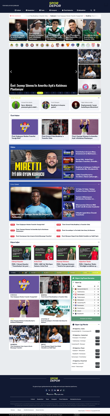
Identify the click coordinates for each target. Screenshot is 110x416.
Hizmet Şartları (40, 410)
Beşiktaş (44, 295)
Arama (91, 10)
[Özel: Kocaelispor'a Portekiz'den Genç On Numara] (55, 308)
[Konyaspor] (83, 45)
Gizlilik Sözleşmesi (29, 410)
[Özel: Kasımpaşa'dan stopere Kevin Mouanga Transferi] (24, 334)
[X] (49, 390)
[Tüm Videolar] (99, 147)
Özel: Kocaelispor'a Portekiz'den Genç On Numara (78, 230)
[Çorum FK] (32, 45)
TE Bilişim (87, 410)
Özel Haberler (68, 10)
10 (73, 92)
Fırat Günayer (55, 102)
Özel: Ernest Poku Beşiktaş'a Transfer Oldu (83, 16)
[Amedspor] (17, 45)
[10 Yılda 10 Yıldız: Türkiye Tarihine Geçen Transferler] (68, 190)
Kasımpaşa (13, 344)
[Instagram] (52, 390)
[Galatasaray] (52, 45)
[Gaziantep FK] (57, 45)
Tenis (42, 10)
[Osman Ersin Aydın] (16, 105)
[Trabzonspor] (98, 45)
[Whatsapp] (63, 390)
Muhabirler (82, 10)
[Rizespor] (88, 45)
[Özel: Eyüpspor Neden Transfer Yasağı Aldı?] (24, 284)
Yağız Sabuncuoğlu (87, 102)
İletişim (13, 410)
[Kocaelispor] (78, 45)
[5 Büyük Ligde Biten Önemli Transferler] (68, 214)
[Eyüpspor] (42, 45)
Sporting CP (45, 319)
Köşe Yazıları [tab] (16, 98)
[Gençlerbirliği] (62, 45)
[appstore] (50, 394)
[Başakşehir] (22, 45)
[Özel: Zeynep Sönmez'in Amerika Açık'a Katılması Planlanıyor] (24, 308)
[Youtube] (58, 390)
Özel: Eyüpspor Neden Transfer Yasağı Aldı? (48, 16)
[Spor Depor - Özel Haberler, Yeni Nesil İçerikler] (55, 4)
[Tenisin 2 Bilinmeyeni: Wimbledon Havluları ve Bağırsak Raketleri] (68, 198)
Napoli (43, 344)
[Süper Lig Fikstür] (99, 324)
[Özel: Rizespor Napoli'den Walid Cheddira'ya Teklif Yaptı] (55, 334)
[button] (11, 71)
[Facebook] (46, 390)
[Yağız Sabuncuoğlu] (76, 105)
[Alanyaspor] (12, 45)
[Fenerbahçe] (47, 45)
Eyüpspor (13, 295)
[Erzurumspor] (37, 45)
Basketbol (31, 10)
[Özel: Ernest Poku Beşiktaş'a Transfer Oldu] (55, 284)
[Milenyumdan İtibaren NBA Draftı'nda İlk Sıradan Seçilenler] (68, 206)
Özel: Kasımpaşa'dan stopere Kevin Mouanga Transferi (33, 236)
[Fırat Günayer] (46, 105)
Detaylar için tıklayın (86, 318)
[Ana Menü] (95, 10)
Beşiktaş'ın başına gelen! (58, 106)
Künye (19, 410)
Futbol (19, 10)
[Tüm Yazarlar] (99, 98)
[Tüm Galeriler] (99, 184)
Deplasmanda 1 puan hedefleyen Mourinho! (89, 106)
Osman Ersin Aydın (26, 102)
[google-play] (59, 394)
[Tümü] (99, 242)
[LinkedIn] (55, 390)
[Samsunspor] (93, 45)
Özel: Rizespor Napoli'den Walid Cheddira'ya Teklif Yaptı (80, 236)
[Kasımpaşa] (73, 45)
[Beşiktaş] (27, 45)
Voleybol (54, 10)
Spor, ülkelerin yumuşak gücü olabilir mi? (29, 106)
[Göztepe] (68, 45)
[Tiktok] (61, 390)
